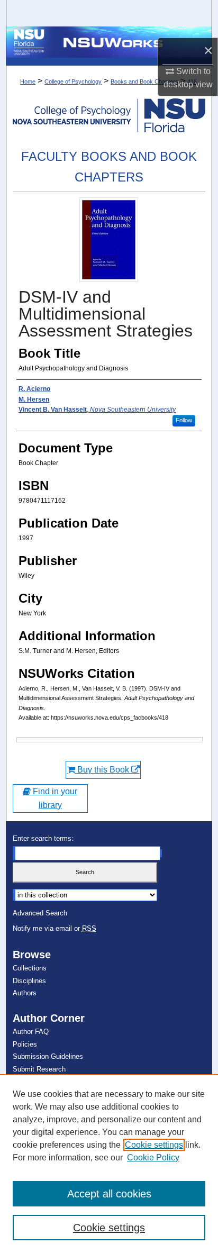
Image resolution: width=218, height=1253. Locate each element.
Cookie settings (154, 1144)
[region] (109, 1163)
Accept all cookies (109, 1194)
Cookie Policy (153, 1157)
